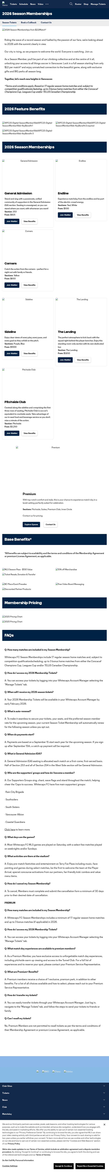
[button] (47, 4)
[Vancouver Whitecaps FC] (5, 4)
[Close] (104, 1124)
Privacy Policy (14, 1144)
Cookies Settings (9, 1166)
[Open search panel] (71, 4)
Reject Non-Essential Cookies (90, 1166)
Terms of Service (37, 1149)
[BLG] (68, 1071)
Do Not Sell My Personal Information (18, 1160)
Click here (10, 829)
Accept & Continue (63, 1166)
